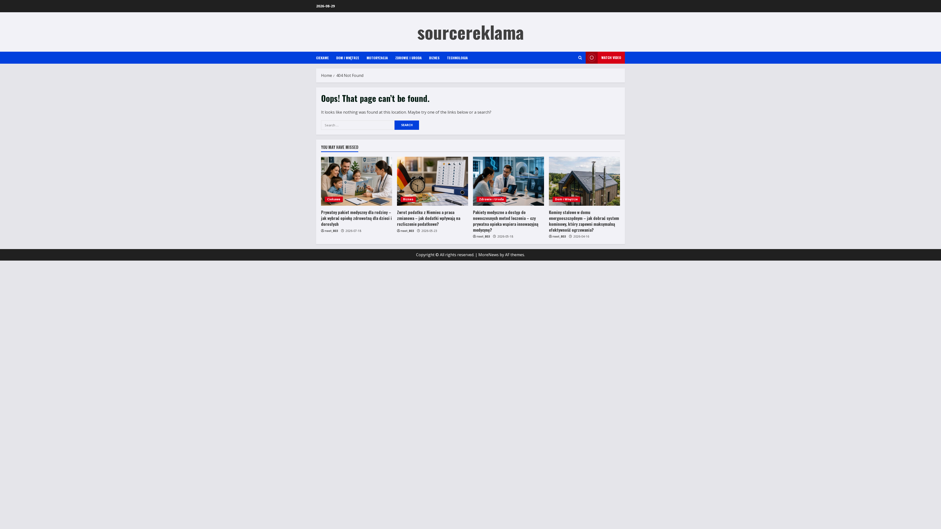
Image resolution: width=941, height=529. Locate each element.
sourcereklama (470, 32)
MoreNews (488, 254)
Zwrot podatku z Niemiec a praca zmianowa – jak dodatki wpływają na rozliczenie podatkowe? (428, 218)
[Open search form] (580, 57)
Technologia (457, 57)
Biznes (434, 57)
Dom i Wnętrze (347, 57)
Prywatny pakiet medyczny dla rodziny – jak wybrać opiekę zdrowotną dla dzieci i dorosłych (356, 218)
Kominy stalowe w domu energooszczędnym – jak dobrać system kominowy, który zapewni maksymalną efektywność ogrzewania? (584, 221)
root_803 (331, 231)
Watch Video (611, 57)
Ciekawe (322, 57)
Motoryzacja (377, 57)
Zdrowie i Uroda (408, 57)
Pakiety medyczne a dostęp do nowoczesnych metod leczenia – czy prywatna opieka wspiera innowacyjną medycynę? (505, 221)
